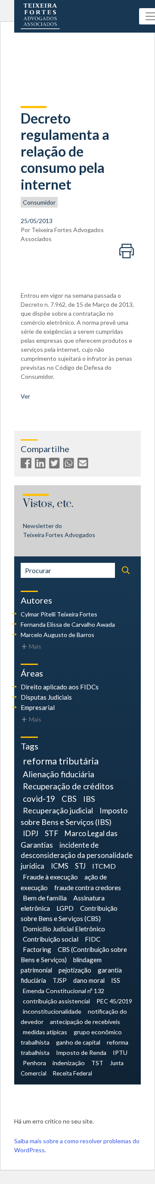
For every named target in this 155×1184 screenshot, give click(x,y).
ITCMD (104, 866)
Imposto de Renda (81, 1052)
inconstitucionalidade (52, 1011)
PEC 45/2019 (114, 1001)
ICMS (59, 866)
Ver (25, 396)
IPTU (120, 1052)
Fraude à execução (50, 877)
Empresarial (38, 707)
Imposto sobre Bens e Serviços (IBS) (74, 816)
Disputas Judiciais (46, 697)
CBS (69, 798)
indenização (69, 1062)
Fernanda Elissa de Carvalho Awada (68, 624)
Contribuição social (50, 939)
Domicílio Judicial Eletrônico (64, 929)
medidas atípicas (45, 1032)
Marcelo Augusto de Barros (57, 634)
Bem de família (45, 898)
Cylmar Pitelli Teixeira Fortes (59, 614)
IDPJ (30, 833)
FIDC (92, 939)
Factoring (37, 949)
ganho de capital (78, 1042)
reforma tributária (61, 761)
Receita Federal (72, 1073)
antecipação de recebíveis (85, 1021)
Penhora (34, 1062)
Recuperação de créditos (68, 786)
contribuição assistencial (56, 1001)
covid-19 (39, 798)
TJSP (60, 980)
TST (97, 1062)
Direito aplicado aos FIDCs (60, 687)
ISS (115, 980)
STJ (80, 866)
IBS (89, 798)
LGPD (65, 908)
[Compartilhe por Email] (84, 465)
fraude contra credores (87, 887)
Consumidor (39, 202)
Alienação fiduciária (58, 774)
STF (51, 833)
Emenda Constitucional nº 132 (63, 990)
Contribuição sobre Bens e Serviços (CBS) (69, 913)
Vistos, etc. (48, 504)
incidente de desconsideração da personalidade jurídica (77, 856)
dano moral (89, 980)
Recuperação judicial (58, 810)
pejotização (75, 970)
